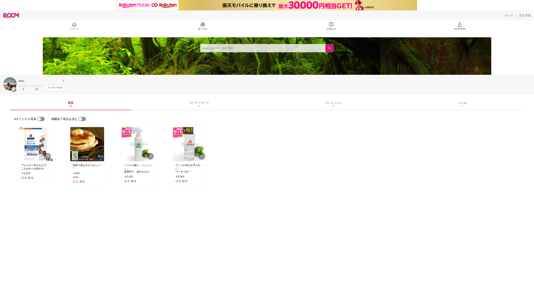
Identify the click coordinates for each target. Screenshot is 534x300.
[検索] (329, 48)
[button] (10, 84)
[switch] (41, 119)
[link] (36, 144)
